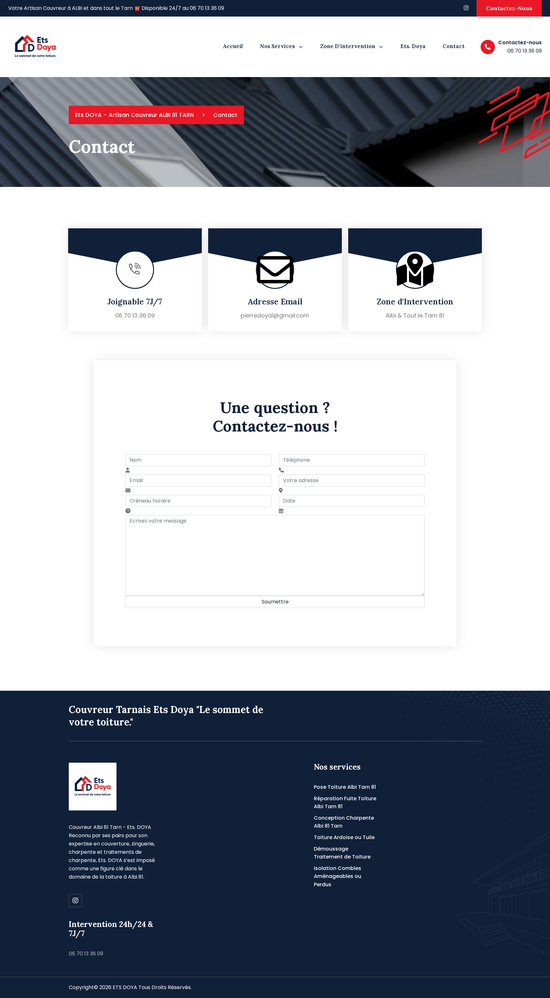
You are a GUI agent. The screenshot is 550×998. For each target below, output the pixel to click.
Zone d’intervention (347, 46)
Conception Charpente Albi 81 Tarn (344, 822)
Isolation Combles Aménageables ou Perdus (337, 876)
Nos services (277, 46)
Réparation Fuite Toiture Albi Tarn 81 (345, 802)
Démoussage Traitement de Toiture (342, 853)
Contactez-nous (509, 8)
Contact (454, 46)
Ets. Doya (413, 46)
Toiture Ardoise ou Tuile (344, 837)
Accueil (233, 46)
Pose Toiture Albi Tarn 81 (345, 787)
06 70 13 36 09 (135, 315)
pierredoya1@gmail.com (275, 315)
